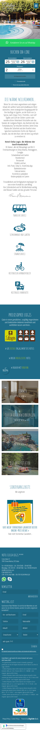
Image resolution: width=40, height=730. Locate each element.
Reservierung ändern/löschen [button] (21, 85)
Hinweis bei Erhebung (7, 728)
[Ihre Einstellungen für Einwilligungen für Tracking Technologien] (4, 726)
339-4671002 (27, 565)
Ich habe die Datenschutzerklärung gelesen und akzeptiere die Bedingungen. (19, 651)
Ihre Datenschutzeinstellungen (15, 725)
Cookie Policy (15, 719)
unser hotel (20, 358)
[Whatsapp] (4, 579)
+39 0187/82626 (8, 565)
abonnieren (33, 596)
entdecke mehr (19, 396)
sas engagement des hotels (20, 348)
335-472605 (20, 565)
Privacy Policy (6, 719)
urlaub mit (20, 367)
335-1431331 (11, 568)
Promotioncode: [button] (21, 81)
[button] (12, 62)
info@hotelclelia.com (8, 570)
